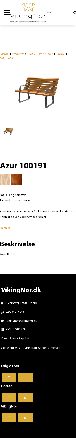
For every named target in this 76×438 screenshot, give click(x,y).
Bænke (61, 54)
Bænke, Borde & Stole (40, 54)
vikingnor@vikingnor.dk (22, 320)
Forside (4, 54)
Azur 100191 (7, 57)
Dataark (5, 228)
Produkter (18, 54)
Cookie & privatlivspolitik (15, 338)
